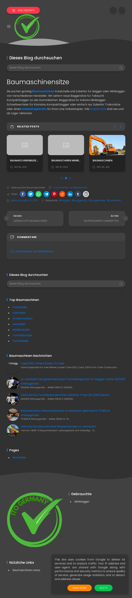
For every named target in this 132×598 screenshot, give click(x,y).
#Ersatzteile (114, 200)
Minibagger (82, 502)
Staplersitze (98, 109)
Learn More (80, 588)
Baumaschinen (43, 91)
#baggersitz (79, 200)
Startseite (19, 457)
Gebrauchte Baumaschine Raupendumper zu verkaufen (58, 426)
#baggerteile (97, 200)
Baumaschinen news (26, 570)
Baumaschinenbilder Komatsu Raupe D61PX (39, 160)
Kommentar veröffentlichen (70, 187)
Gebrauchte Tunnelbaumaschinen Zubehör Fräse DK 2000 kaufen (65, 395)
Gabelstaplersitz (34, 109)
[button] (23, 194)
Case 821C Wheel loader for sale (42, 363)
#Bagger (64, 200)
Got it (103, 588)
